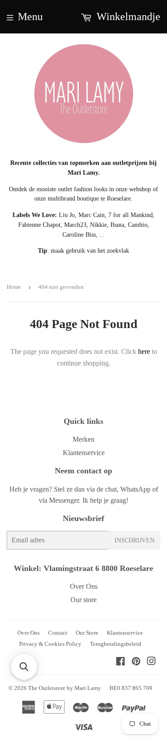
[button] (24, 667)
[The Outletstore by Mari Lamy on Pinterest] (136, 662)
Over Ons (84, 586)
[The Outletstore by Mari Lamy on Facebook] (120, 662)
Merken (83, 439)
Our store (83, 599)
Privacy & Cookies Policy (50, 643)
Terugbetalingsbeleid (115, 643)
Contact (57, 632)
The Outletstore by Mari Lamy (64, 688)
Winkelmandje (127, 16)
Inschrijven (134, 540)
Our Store (87, 632)
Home (14, 286)
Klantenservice (84, 452)
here (144, 351)
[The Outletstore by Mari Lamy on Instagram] (151, 662)
